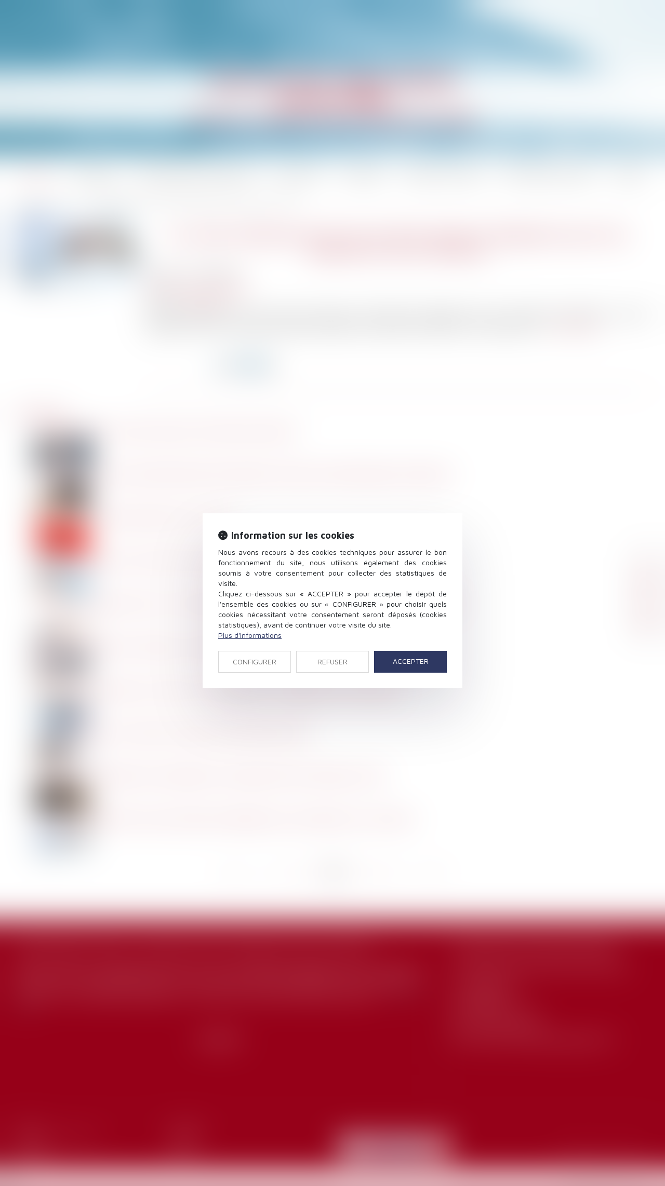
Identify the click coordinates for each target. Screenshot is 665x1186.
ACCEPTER (411, 661)
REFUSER (332, 661)
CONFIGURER (254, 661)
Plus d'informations (250, 635)
